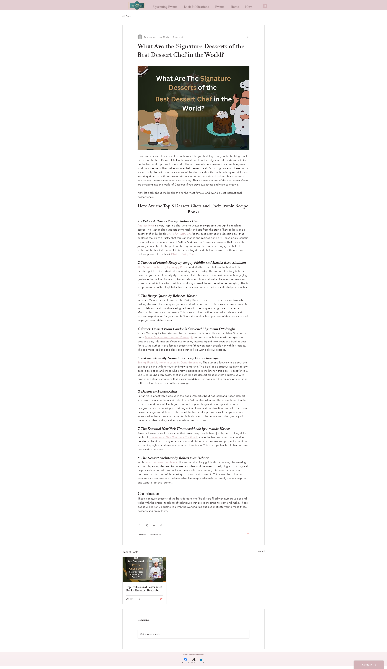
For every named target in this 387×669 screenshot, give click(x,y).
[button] (265, 5)
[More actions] (247, 37)
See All (261, 551)
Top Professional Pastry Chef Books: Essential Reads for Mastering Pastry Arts (144, 588)
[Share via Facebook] (139, 525)
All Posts (126, 16)
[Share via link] (161, 525)
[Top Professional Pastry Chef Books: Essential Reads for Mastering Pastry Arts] (144, 569)
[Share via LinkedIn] (153, 525)
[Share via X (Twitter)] (146, 525)
